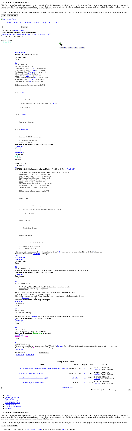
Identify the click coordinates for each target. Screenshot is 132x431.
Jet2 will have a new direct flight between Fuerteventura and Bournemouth (43, 368)
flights (82, 47)
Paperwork (27, 22)
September (25, 298)
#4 (16, 281)
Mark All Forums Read (12, 403)
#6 (16, 327)
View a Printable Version (67, 387)
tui (76, 47)
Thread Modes (20, 52)
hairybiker (75, 378)
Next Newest (30, 355)
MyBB (64, 429)
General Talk (17, 22)
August (32, 72)
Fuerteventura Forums (23, 34)
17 (84, 378)
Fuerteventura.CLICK (34, 429)
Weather (55, 22)
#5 (16, 309)
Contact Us (8, 395)
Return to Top (9, 399)
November (24, 129)
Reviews (36, 22)
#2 (16, 167)
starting (63, 47)
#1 (16, 63)
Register (21, 30)
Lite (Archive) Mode (11, 401)
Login (16, 30)
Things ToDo (46, 22)
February (60, 346)
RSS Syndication (10, 404)
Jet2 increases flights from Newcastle (31, 373)
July (32, 68)
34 (84, 382)
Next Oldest (20, 355)
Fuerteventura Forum (8, 34)
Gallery (8, 22)
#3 (16, 267)
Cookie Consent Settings (13, 406)
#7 (16, 342)
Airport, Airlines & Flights (40, 34)
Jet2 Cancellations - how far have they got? (33, 378)
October (35, 316)
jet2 (71, 47)
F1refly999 (18, 152)
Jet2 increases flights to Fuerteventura (31, 382)
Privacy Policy (9, 408)
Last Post (97, 369)
